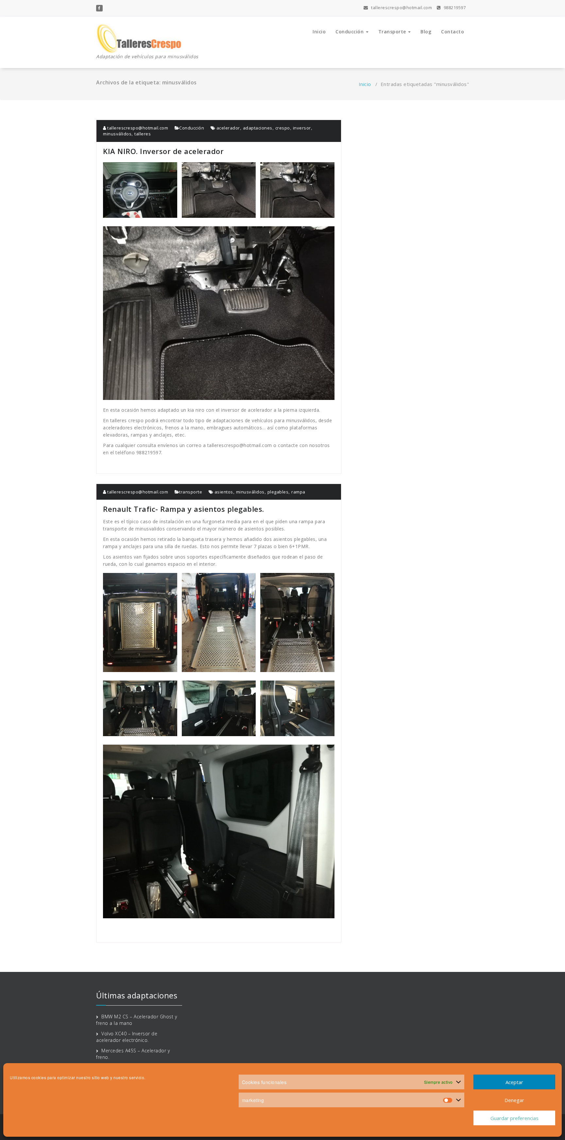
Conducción (350, 31)
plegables (278, 492)
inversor (302, 128)
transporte (190, 492)
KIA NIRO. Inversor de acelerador (163, 151)
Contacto (452, 31)
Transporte (393, 31)
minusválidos (117, 134)
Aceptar (514, 1082)
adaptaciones (257, 128)
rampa (298, 492)
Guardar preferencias (514, 1118)
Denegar (514, 1100)
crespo (282, 128)
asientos (223, 492)
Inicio (319, 31)
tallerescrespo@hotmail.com (401, 7)
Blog (425, 31)
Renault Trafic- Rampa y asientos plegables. (183, 509)
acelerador (228, 128)
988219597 (454, 7)
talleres (142, 134)
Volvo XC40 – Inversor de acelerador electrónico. (126, 1036)
